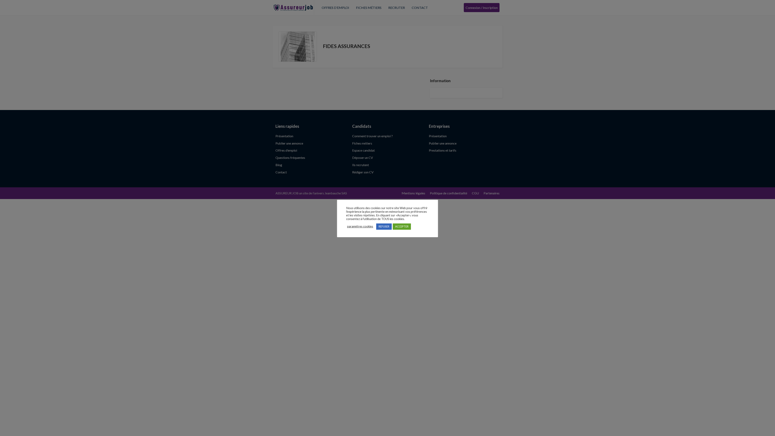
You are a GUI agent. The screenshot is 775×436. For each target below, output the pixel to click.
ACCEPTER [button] (401, 226)
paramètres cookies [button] (360, 226)
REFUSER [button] (384, 226)
